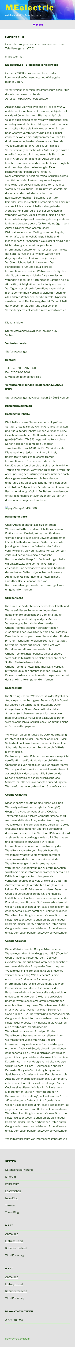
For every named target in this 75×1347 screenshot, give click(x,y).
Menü (39, 24)
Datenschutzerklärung (19, 1169)
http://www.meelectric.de (32, 98)
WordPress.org (14, 1255)
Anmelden (11, 1233)
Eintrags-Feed (14, 1241)
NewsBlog (11, 1198)
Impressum (12, 1183)
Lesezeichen (13, 1191)
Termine (10, 1205)
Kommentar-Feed (16, 1248)
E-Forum (10, 1176)
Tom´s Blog (12, 1212)
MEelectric (29, 7)
